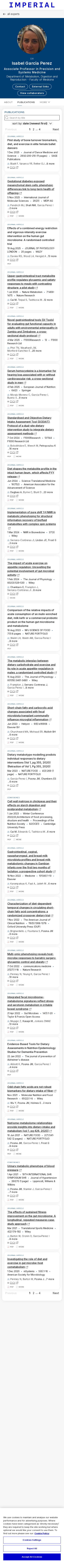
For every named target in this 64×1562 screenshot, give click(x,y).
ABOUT (8, 102)
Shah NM (31, 205)
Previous (11, 129)
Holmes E (36, 1103)
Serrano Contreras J (35, 684)
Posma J (39, 1279)
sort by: (17, 123)
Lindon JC (41, 540)
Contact (20, 86)
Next (56, 129)
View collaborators (32, 93)
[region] (32, 1535)
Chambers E (17, 587)
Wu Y (13, 1103)
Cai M (13, 299)
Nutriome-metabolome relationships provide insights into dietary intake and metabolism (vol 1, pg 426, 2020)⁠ (31, 1126)
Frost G (52, 540)
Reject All (32, 1548)
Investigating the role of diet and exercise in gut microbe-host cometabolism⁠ (27, 1262)
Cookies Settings (32, 1540)
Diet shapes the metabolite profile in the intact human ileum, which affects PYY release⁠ (32, 472)
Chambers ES (48, 778)
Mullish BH (50, 731)
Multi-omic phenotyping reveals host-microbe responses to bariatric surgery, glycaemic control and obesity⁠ (31, 958)
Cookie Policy (41, 1533)
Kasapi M (28, 1021)
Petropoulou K (48, 445)
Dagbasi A (16, 492)
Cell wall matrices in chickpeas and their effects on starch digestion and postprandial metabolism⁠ (32, 805)
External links (40, 86)
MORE (43, 102)
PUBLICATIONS (26, 102)
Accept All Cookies (32, 1556)
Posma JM (34, 778)
